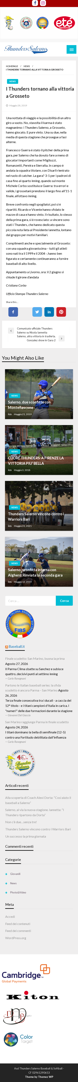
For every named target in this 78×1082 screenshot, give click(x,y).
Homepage (12, 66)
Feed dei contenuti (17, 924)
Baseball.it (17, 646)
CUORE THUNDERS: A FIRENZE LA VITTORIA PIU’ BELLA (36, 461)
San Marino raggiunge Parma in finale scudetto (37, 722)
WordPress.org (15, 938)
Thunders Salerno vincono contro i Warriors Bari (36, 516)
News (27, 66)
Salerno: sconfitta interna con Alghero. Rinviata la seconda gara (35, 572)
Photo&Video (18, 892)
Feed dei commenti (18, 931)
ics (10, 414)
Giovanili (15, 873)
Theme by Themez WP (39, 1076)
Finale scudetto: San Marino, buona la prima (35, 658)
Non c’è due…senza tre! (21, 822)
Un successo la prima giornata (25, 836)
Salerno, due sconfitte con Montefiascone (29, 405)
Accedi (10, 916)
